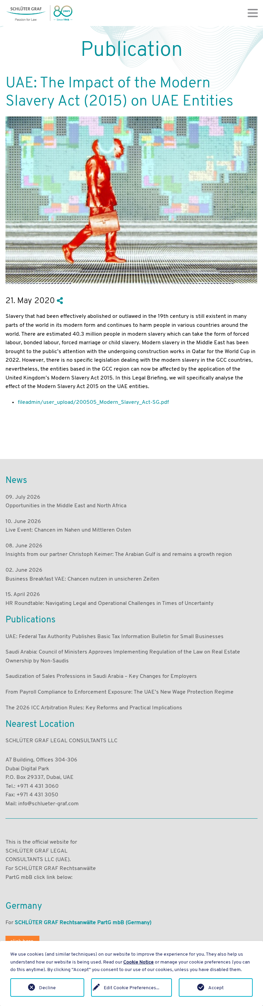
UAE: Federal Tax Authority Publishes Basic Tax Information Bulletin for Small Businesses (114, 636)
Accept (216, 987)
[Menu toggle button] (253, 13)
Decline (47, 987)
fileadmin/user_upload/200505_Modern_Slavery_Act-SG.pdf (93, 402)
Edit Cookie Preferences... (131, 987)
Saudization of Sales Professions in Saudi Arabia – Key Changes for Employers (101, 676)
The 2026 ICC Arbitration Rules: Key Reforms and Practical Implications (93, 707)
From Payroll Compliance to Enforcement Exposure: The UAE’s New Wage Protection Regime (119, 692)
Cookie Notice (138, 961)
